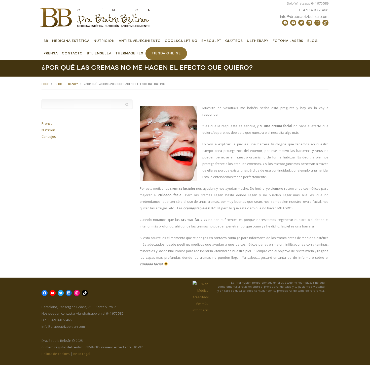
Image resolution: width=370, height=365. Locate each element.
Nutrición (104, 41)
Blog (312, 41)
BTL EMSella (99, 53)
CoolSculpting (181, 41)
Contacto (72, 53)
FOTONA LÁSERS (288, 41)
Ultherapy (258, 41)
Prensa (51, 53)
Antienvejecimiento (140, 41)
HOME (45, 84)
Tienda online (166, 53)
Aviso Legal (81, 353)
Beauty (73, 84)
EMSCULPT (211, 41)
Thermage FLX (129, 53)
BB (46, 41)
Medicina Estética (71, 41)
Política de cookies (56, 353)
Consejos (49, 136)
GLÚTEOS (234, 41)
